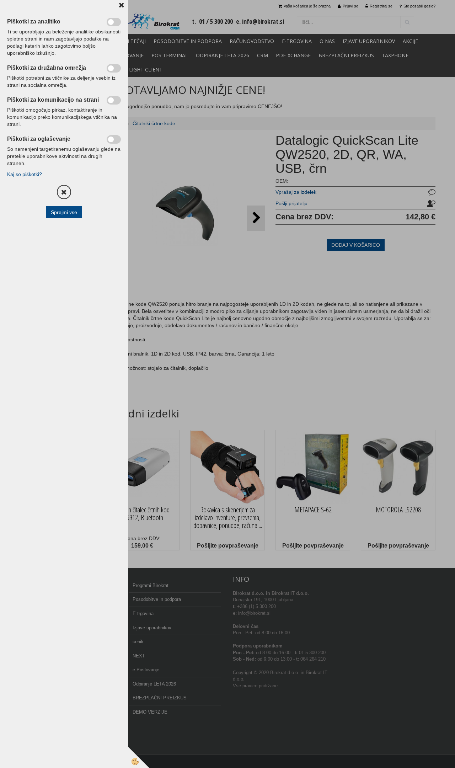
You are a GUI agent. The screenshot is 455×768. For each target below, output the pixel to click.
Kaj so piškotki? (24, 174)
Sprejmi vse (64, 212)
